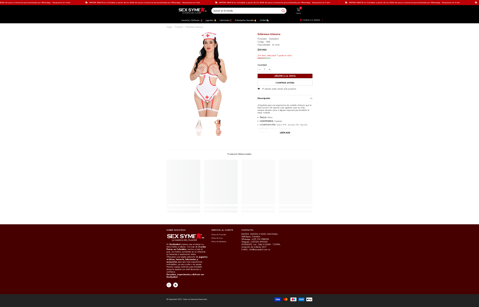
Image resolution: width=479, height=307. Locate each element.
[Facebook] (169, 285)
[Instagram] (175, 285)
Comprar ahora (285, 82)
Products (179, 27)
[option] (208, 74)
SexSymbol (274, 38)
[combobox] (245, 11)
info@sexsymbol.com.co (259, 249)
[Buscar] (249, 11)
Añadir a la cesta (285, 75)
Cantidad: (262, 65)
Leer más (285, 132)
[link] (183, 207)
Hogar (169, 27)
